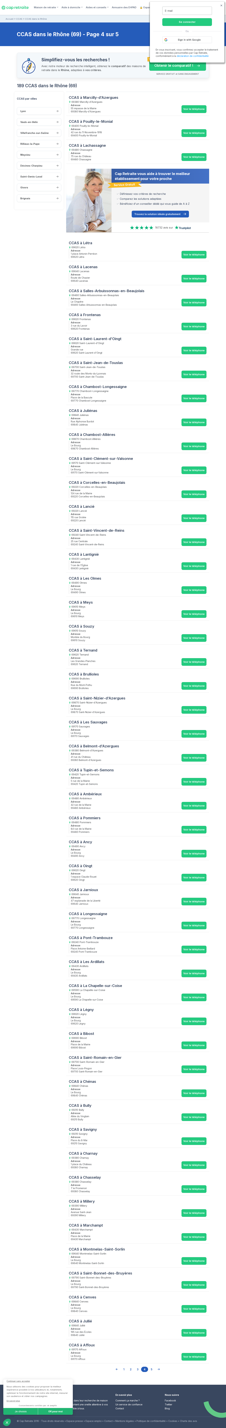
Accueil (9, 19)
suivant (158, 1369)
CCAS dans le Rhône (36, 19)
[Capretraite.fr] (15, 7)
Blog (167, 1408)
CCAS (19, 19)
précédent (116, 1369)
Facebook (170, 1400)
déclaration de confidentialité (193, 56)
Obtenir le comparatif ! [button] (171, 64)
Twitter (168, 1404)
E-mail (169, 10)
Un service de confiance (128, 1404)
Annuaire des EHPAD (124, 7)
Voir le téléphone (194, 109)
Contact (119, 1408)
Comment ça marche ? (127, 1400)
